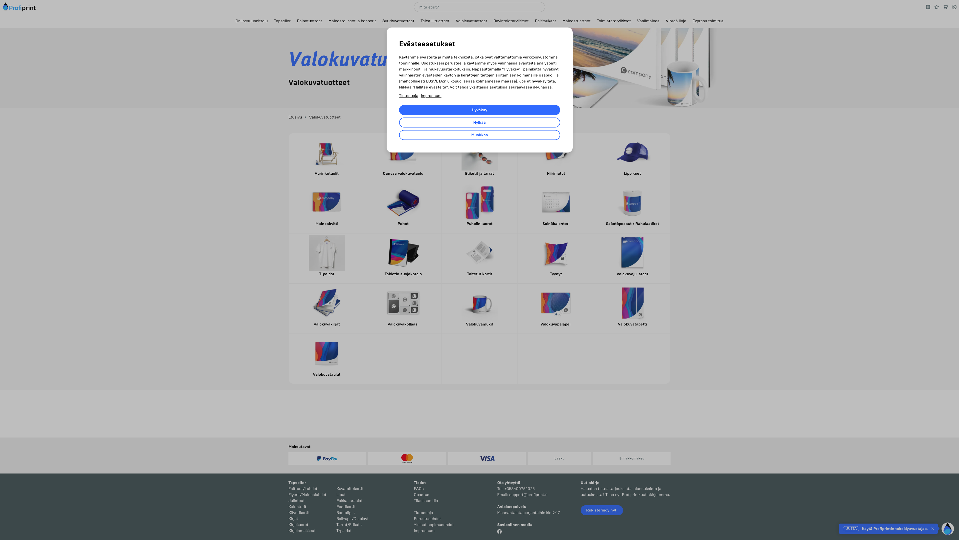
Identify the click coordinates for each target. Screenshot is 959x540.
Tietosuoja (408, 95)
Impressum (431, 95)
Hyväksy (479, 110)
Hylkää (479, 122)
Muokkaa (479, 135)
